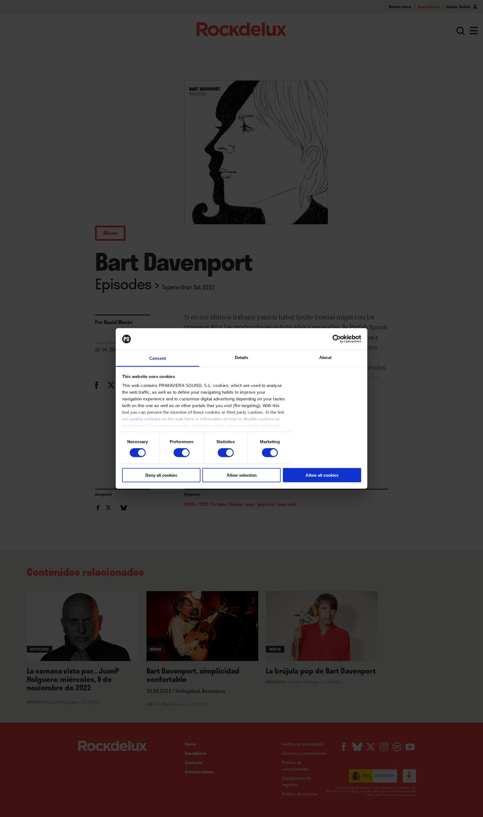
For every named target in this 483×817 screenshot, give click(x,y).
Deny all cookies (161, 475)
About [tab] (325, 357)
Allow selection (242, 475)
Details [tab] (241, 357)
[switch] (182, 452)
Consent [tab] (157, 358)
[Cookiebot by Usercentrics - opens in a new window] (336, 339)
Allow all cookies (322, 475)
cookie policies (145, 419)
